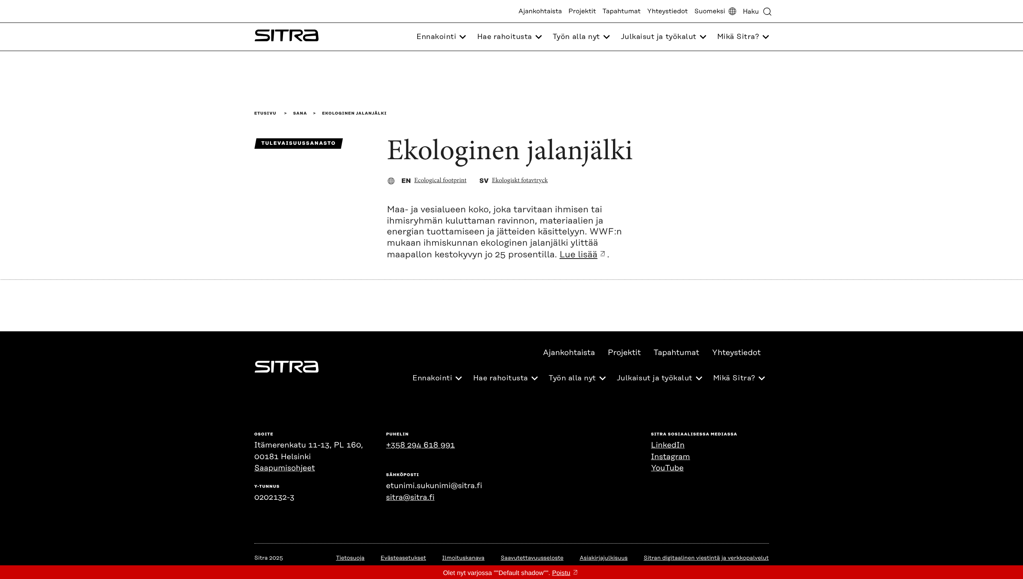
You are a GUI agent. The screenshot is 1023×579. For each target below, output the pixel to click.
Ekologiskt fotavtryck (520, 181)
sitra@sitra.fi (410, 497)
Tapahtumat (622, 11)
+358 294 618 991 (420, 445)
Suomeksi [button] (709, 11)
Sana (300, 113)
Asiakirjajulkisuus (603, 558)
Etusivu (265, 113)
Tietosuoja (350, 558)
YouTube (667, 468)
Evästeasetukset (403, 558)
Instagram (670, 457)
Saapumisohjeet (284, 468)
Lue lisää (578, 255)
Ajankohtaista (540, 11)
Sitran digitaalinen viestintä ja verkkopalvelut (706, 558)
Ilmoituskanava (463, 558)
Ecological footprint (440, 181)
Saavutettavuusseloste (531, 558)
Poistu (561, 573)
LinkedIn (668, 445)
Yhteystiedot (667, 11)
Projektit (582, 11)
